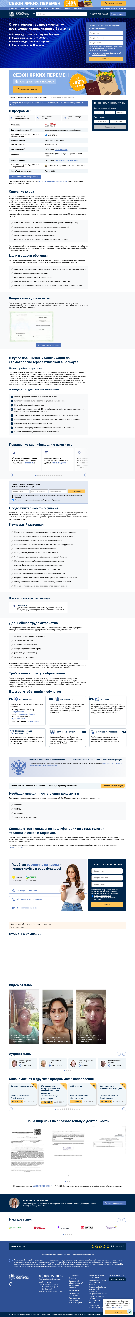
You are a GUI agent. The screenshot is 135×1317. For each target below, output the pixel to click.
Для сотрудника (57, 658)
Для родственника (58, 662)
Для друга (54, 665)
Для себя (54, 654)
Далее (72, 672)
